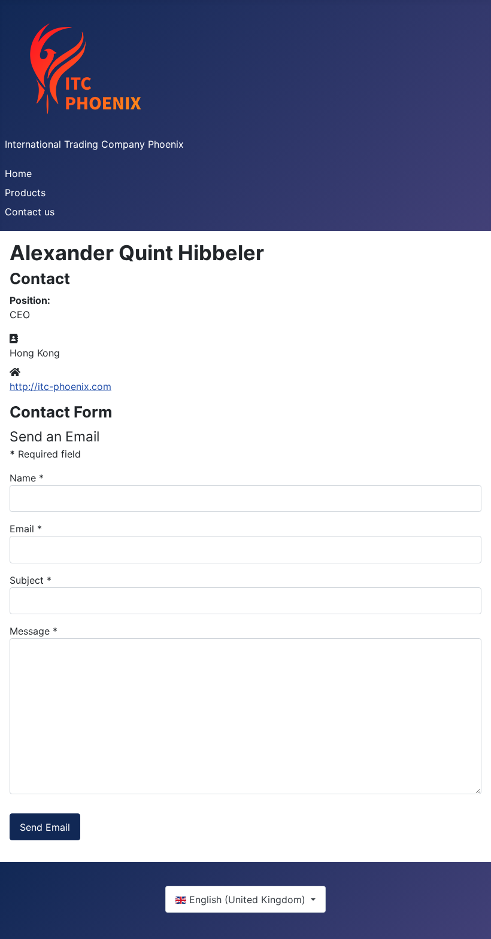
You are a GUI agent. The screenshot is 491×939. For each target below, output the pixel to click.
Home (18, 173)
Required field (45, 454)
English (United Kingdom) (247, 900)
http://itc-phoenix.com (60, 386)
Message (33, 631)
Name (27, 478)
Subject (30, 580)
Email (26, 529)
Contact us (29, 212)
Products (25, 193)
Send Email (45, 827)
